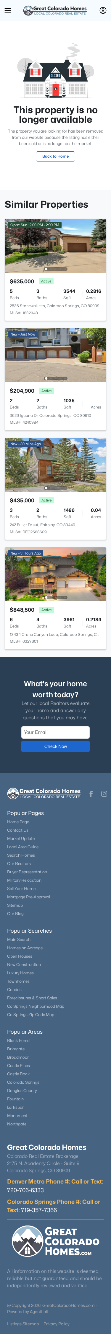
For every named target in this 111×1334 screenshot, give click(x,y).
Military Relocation (24, 880)
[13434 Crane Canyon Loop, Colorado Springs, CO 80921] (55, 574)
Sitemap (15, 905)
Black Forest (19, 1040)
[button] (7, 10)
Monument (17, 1115)
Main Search (18, 939)
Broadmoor (18, 1057)
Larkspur (15, 1107)
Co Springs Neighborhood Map (35, 1006)
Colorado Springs (23, 1082)
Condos (14, 989)
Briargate (16, 1048)
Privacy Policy (57, 1323)
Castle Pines (18, 1065)
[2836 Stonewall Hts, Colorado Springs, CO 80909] (55, 245)
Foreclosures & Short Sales (32, 998)
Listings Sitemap (23, 1323)
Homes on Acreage (25, 947)
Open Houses (19, 956)
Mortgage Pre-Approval (28, 896)
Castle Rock (18, 1073)
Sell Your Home (21, 888)
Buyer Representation (27, 871)
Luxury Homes (20, 972)
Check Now (55, 746)
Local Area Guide (22, 846)
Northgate (16, 1124)
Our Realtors (19, 863)
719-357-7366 (39, 1210)
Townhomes (18, 981)
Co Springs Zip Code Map (30, 1014)
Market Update (21, 838)
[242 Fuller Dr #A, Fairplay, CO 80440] (55, 464)
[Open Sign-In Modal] (103, 10)
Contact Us (17, 830)
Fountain (15, 1099)
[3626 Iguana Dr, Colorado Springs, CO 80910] (55, 355)
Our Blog (15, 913)
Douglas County (22, 1090)
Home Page (18, 821)
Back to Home (55, 156)
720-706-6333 (25, 1190)
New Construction (24, 964)
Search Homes (21, 855)
